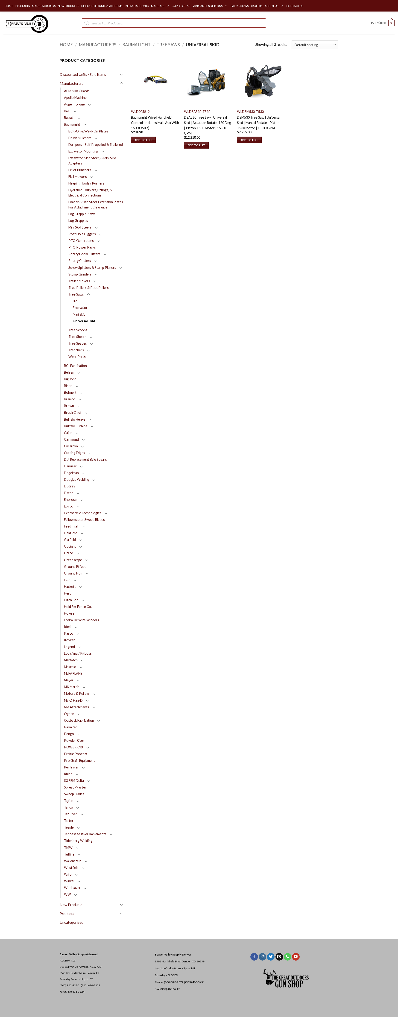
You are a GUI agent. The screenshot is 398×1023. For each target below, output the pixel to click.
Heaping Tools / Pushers (86, 183)
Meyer (68, 680)
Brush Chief (73, 412)
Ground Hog (73, 573)
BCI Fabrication (75, 366)
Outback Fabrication (79, 720)
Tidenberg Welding (78, 841)
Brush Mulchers (79, 138)
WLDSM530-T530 (250, 112)
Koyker (69, 640)
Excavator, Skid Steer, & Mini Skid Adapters (92, 160)
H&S (67, 580)
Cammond (71, 439)
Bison (68, 386)
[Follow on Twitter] (271, 957)
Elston (68, 493)
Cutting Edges (74, 453)
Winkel (69, 881)
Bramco (69, 399)
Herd (67, 593)
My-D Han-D (73, 700)
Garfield (70, 540)
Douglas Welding (76, 479)
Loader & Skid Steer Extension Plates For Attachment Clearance (95, 204)
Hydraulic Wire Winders (81, 620)
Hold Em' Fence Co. (78, 607)
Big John (70, 379)
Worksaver (72, 888)
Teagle (69, 827)
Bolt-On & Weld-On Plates (88, 131)
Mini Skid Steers (80, 227)
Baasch (69, 118)
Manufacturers (97, 44)
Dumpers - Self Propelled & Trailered (95, 145)
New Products (71, 904)
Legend (69, 647)
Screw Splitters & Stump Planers (92, 268)
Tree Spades (77, 343)
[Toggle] (121, 74)
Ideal (67, 627)
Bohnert (70, 392)
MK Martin (71, 687)
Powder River (74, 740)
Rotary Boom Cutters (84, 254)
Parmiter (70, 727)
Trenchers (76, 350)
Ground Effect (75, 567)
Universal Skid (84, 321)
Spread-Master (75, 787)
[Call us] (287, 957)
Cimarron (71, 446)
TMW (68, 848)
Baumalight (136, 44)
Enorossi (70, 499)
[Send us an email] (279, 957)
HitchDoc (71, 600)
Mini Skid (79, 314)
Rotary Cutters (79, 261)
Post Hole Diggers (82, 234)
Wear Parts (77, 357)
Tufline (69, 854)
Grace (68, 553)
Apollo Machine (75, 98)
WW (67, 894)
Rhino (68, 774)
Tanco (68, 807)
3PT (76, 301)
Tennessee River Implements (85, 834)
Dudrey (69, 486)
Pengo (69, 734)
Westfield (71, 868)
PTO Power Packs (82, 247)
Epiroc (68, 506)
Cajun (68, 433)
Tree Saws (168, 44)
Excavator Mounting (83, 151)
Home (66, 44)
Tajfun (68, 801)
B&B (67, 111)
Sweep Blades (74, 794)
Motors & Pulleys (77, 693)
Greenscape (73, 560)
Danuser (70, 466)
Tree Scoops (77, 330)
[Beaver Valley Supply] (26, 23)
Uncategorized (71, 922)
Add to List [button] (143, 139)
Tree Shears (77, 337)
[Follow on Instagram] (262, 957)
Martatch (71, 660)
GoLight (70, 546)
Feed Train (71, 526)
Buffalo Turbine (75, 426)
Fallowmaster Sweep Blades (84, 520)
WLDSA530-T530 (197, 112)
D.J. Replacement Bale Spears (85, 459)
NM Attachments (76, 707)
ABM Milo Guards (77, 91)
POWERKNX (73, 747)
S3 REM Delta (74, 781)
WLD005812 (140, 112)
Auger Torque (74, 104)
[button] (382, 23)
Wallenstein (72, 861)
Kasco (68, 633)
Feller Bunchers (79, 170)
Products (67, 913)
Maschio (70, 667)
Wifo (68, 874)
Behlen (69, 372)
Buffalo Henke (74, 419)
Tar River (70, 814)
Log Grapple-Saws (81, 214)
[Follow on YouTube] (296, 957)
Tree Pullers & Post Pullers (88, 288)
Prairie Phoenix (75, 754)
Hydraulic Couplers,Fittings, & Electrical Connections (90, 192)
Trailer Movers (79, 281)
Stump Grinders (80, 274)
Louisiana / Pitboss (78, 653)
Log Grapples (78, 221)
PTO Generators (81, 241)
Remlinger (71, 767)
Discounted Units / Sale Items (83, 74)
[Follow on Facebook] (254, 957)
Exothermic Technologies (82, 513)
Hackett (70, 587)
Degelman (71, 473)
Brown (69, 406)
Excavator (80, 308)
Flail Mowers (77, 177)
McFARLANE (73, 673)
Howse (69, 613)
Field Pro (70, 533)
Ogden (69, 714)
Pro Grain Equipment (79, 760)
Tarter (68, 821)
